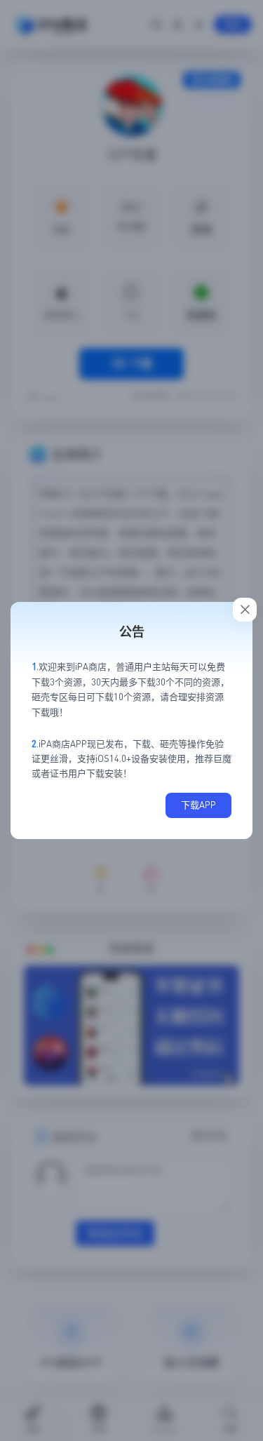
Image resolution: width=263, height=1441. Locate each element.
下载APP (198, 804)
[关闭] (245, 610)
